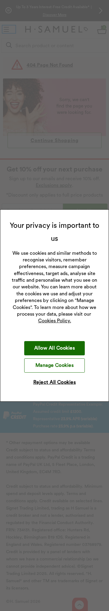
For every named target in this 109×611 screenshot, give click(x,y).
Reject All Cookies (54, 382)
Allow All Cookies (54, 348)
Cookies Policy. (54, 321)
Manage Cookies (54, 365)
